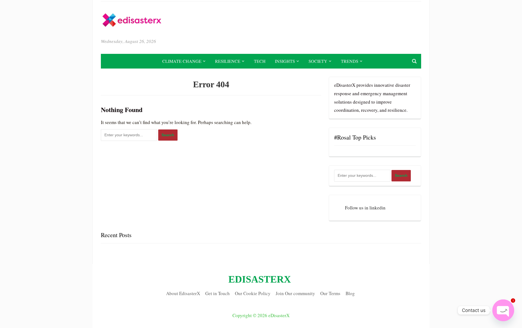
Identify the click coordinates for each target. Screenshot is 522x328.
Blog (350, 293)
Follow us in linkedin (365, 208)
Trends (349, 61)
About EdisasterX (183, 293)
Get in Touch (217, 293)
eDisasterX (259, 279)
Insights (285, 61)
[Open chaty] (503, 310)
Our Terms (330, 293)
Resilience (227, 61)
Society (318, 61)
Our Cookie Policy (253, 293)
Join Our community (295, 293)
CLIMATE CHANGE (181, 61)
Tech (260, 61)
